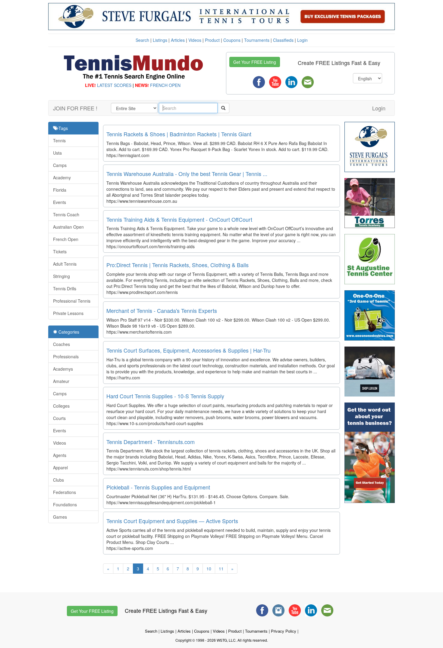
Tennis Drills (64, 288)
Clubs (58, 480)
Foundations (65, 504)
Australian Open (68, 227)
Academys (63, 369)
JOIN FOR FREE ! (75, 108)
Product (212, 40)
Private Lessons (68, 313)
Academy (62, 177)
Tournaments (256, 40)
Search (142, 40)
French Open (65, 239)
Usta (57, 153)
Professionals (66, 356)
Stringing (61, 276)
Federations (64, 492)
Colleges (61, 406)
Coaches (61, 344)
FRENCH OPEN (165, 85)
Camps (60, 165)
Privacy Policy (283, 631)
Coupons (231, 40)
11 (221, 569)
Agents (59, 455)
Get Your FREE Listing (254, 62)
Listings (160, 40)
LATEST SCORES (114, 85)
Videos (194, 40)
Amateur (61, 381)
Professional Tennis (71, 301)
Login (302, 40)
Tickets (60, 251)
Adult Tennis (65, 264)
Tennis (59, 140)
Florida (59, 190)
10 (208, 569)
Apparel (60, 467)
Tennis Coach (66, 214)
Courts (59, 418)
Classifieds (283, 40)
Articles (178, 40)
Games (60, 517)
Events (59, 202)
